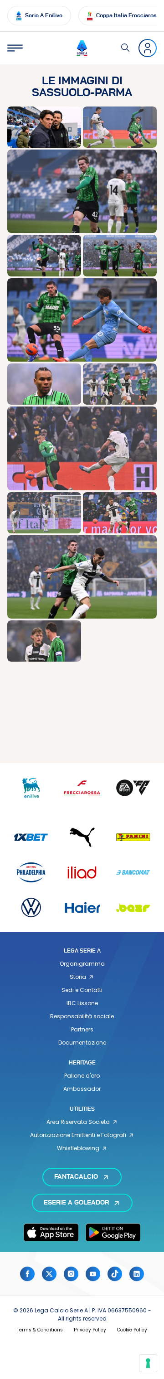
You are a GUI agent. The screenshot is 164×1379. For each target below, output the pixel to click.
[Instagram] (71, 1274)
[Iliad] (82, 872)
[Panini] (133, 837)
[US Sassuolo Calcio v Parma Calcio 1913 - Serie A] (44, 127)
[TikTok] (115, 1274)
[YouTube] (93, 1274)
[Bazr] (133, 907)
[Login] (147, 48)
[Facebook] (27, 1274)
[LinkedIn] (136, 1274)
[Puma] (82, 837)
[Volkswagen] (31, 907)
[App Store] (51, 1232)
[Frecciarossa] (82, 787)
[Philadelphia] (31, 872)
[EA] (133, 788)
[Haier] (82, 907)
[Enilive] (31, 788)
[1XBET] (31, 837)
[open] (15, 48)
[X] (49, 1274)
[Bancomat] (133, 872)
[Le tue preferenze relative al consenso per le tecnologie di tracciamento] (148, 1363)
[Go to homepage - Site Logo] (82, 48)
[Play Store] (113, 1232)
